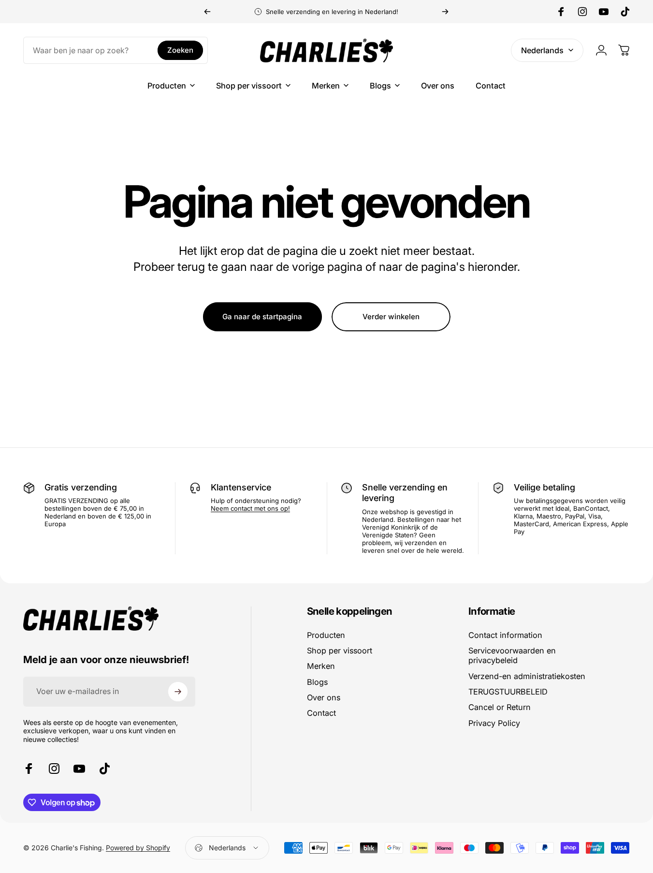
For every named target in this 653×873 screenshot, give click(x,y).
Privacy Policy (494, 723)
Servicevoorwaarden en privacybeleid (512, 655)
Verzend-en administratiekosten (526, 676)
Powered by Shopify (138, 847)
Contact (321, 713)
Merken (321, 666)
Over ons (323, 697)
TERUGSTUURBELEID (508, 691)
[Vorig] (207, 11)
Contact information (505, 635)
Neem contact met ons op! (250, 508)
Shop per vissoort (339, 650)
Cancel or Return (499, 707)
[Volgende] (445, 11)
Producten (326, 635)
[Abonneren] (178, 691)
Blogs (317, 682)
